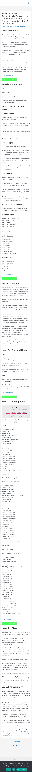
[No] (30, 766)
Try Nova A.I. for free (9, 79)
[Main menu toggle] (28, 3)
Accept (8, 769)
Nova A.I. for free (8, 75)
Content (4, 26)
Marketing (9, 26)
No (14, 769)
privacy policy (19, 732)
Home (16, 759)
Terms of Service (21, 769)
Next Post (16, 746)
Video (14, 26)
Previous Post (16, 741)
